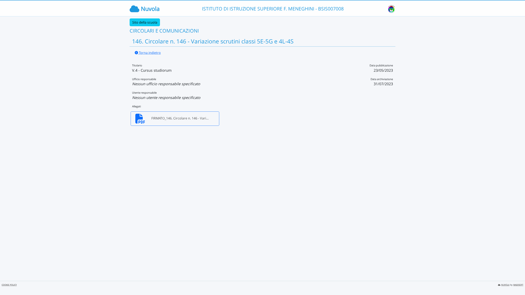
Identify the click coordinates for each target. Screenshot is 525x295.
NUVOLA (505, 285)
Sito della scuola (144, 22)
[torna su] (516, 282)
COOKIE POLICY (9, 285)
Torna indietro (149, 52)
